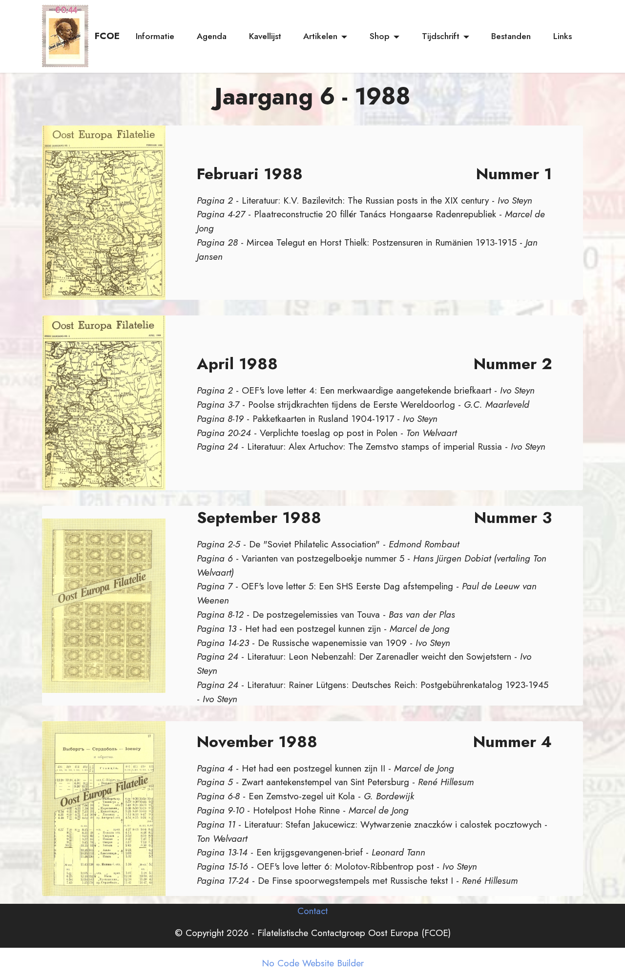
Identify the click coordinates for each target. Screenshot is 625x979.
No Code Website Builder (313, 963)
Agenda (212, 36)
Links (562, 36)
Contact (312, 910)
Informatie (155, 36)
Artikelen (320, 36)
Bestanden (511, 36)
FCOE (107, 36)
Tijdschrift (440, 36)
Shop (380, 36)
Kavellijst (265, 36)
